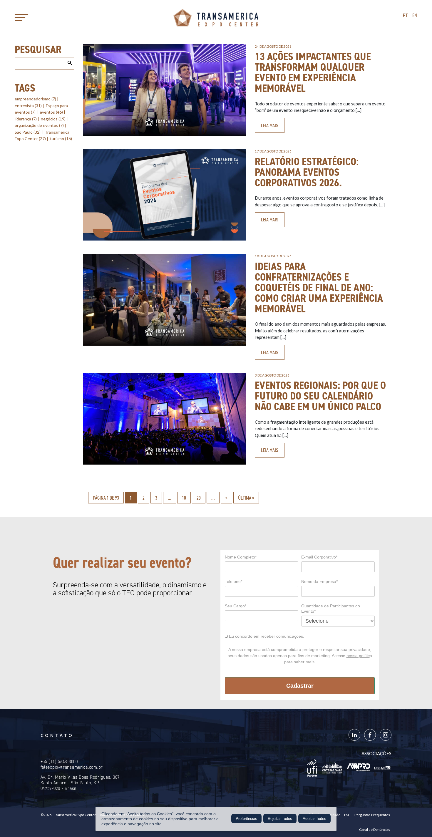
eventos (51, 112)
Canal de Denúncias (374, 829)
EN (414, 15)
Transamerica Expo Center (216, 17)
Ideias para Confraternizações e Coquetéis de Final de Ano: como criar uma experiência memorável (319, 287)
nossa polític (358, 655)
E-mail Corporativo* (319, 557)
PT (405, 15)
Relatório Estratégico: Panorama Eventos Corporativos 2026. (307, 172)
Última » (246, 498)
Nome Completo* (241, 557)
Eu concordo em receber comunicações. (266, 636)
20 (199, 498)
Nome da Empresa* (319, 581)
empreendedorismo (35, 98)
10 (184, 498)
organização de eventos (39, 125)
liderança (26, 118)
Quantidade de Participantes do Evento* (330, 609)
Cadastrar (300, 685)
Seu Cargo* (235, 606)
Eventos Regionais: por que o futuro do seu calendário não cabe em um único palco (320, 396)
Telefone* (233, 581)
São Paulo (28, 132)
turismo (61, 138)
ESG (347, 815)
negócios (53, 118)
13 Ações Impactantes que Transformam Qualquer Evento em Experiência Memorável (313, 72)
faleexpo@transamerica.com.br (72, 767)
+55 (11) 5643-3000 (59, 762)
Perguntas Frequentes (372, 815)
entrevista (28, 105)
